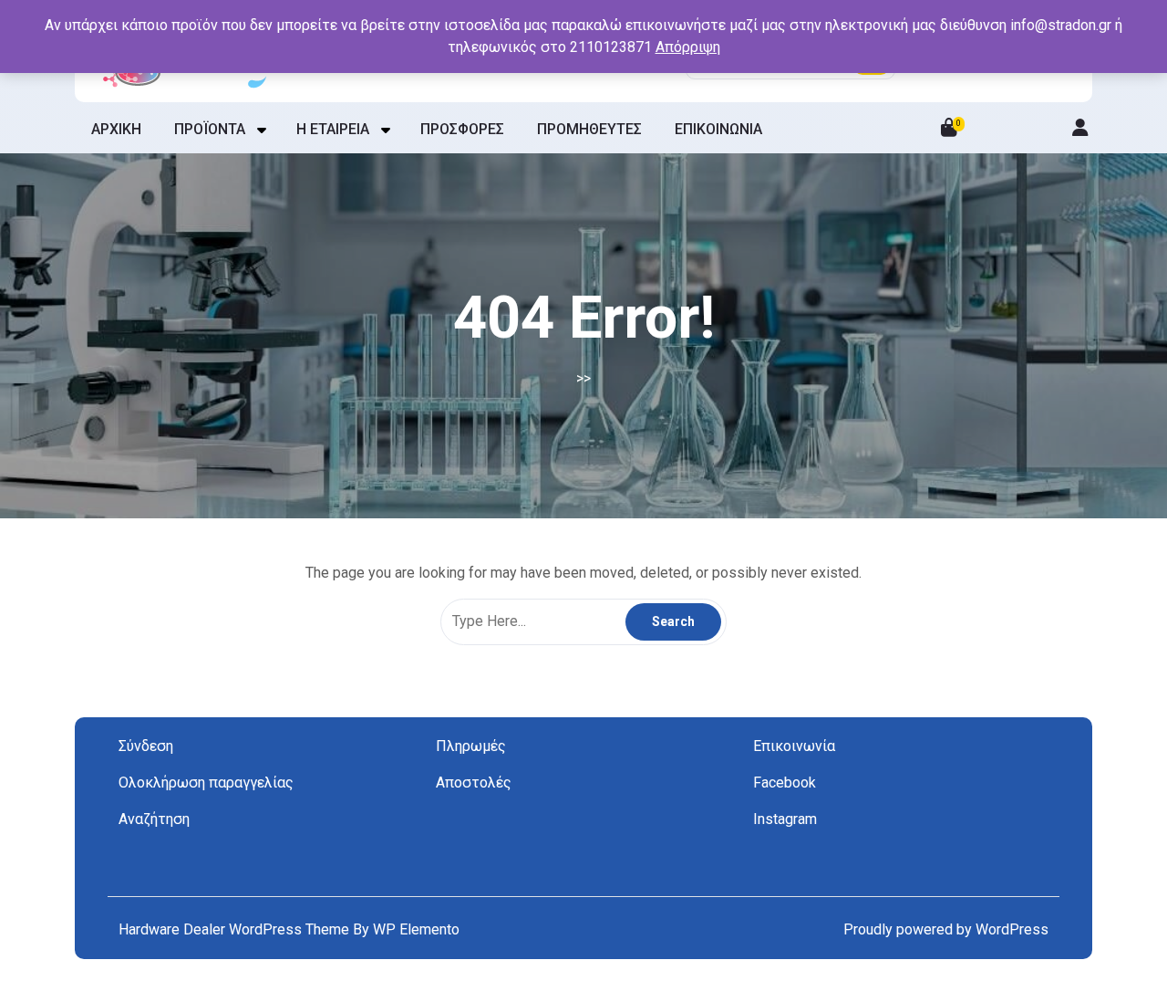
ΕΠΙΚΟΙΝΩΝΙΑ (718, 129)
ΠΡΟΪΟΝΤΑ (209, 129)
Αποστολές (473, 782)
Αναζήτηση (154, 819)
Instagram (785, 819)
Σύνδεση (146, 746)
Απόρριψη (688, 47)
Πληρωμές (471, 746)
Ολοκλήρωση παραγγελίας (206, 782)
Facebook (784, 782)
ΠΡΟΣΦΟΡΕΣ (462, 129)
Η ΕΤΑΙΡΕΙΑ (332, 129)
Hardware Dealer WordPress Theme (236, 929)
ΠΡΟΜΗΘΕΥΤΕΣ (589, 129)
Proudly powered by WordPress (945, 929)
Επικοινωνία (794, 746)
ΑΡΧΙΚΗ (116, 129)
